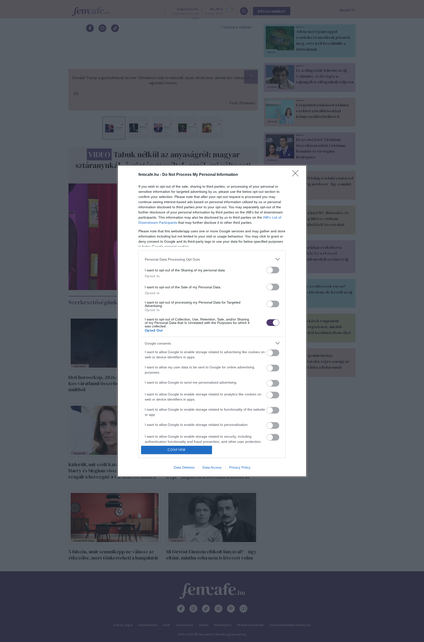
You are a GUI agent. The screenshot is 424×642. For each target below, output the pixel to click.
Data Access (212, 467)
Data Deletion (184, 467)
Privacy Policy (240, 467)
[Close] (297, 175)
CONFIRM (177, 450)
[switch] (272, 270)
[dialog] (212, 320)
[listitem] (212, 259)
